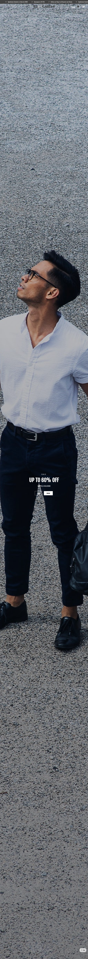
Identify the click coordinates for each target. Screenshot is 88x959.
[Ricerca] (80, 7)
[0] (82, 7)
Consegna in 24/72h (34, 2)
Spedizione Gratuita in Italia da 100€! (13, 2)
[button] (39, 493)
